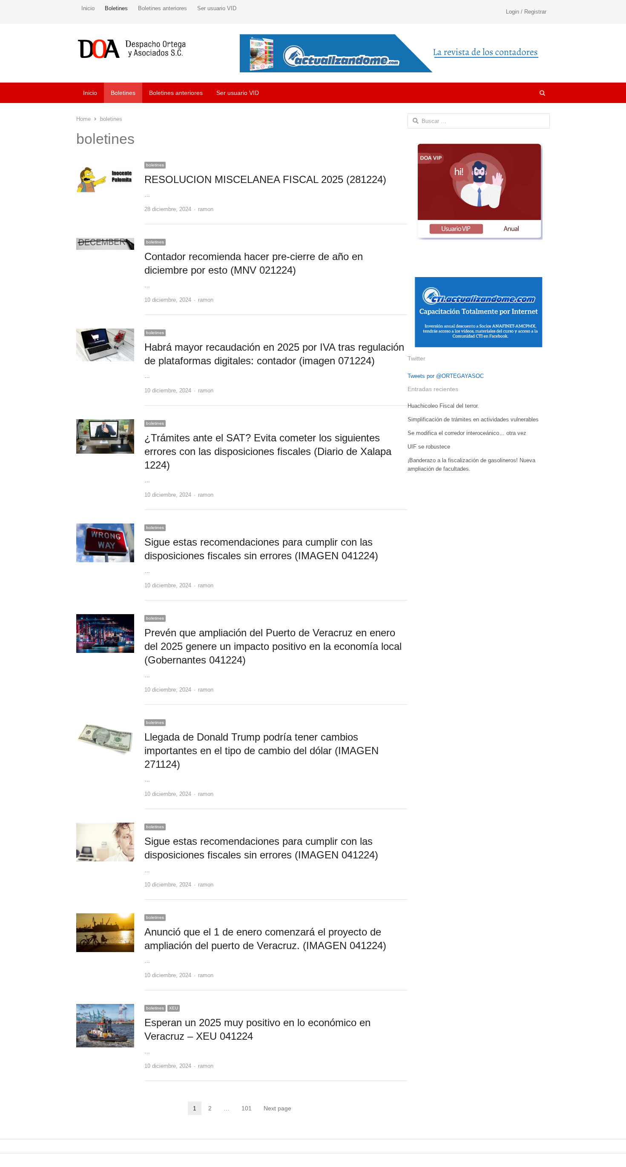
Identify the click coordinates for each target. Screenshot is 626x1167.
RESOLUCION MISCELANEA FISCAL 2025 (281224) (265, 179)
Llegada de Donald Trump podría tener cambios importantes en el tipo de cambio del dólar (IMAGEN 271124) (261, 750)
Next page (277, 1108)
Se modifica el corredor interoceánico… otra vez (467, 433)
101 (249, 1109)
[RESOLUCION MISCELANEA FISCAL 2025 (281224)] (105, 166)
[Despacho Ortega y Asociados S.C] (131, 48)
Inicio (88, 8)
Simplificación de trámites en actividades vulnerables (473, 419)
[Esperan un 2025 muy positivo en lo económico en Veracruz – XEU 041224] (105, 1009)
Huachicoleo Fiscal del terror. (443, 406)
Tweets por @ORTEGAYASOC (446, 376)
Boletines (116, 8)
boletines (155, 165)
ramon (205, 209)
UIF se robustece (429, 446)
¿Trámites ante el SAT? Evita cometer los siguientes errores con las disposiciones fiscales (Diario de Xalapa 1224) (267, 451)
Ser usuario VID (216, 8)
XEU (173, 1008)
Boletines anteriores (162, 8)
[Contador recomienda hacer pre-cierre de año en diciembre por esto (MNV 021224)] (105, 243)
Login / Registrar (526, 12)
